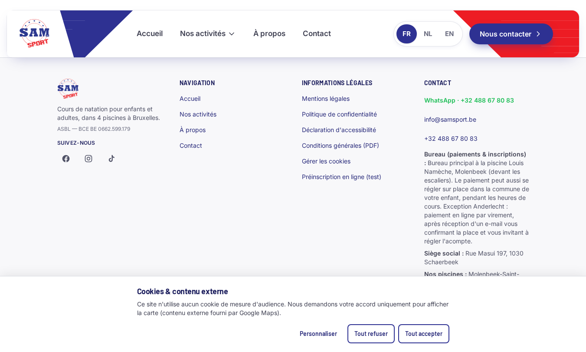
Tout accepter (423, 333)
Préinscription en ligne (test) (341, 176)
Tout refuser (371, 333)
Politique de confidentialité (339, 114)
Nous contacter (505, 34)
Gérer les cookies (326, 161)
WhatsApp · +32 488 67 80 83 (469, 100)
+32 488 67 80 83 (451, 138)
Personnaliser (318, 333)
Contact (317, 33)
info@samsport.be (450, 119)
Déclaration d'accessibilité (339, 129)
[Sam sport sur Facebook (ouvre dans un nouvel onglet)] (66, 158)
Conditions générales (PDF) (340, 145)
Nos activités (203, 33)
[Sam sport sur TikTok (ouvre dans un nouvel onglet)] (111, 158)
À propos (269, 33)
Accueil (150, 33)
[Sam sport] (40, 33)
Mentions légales (326, 98)
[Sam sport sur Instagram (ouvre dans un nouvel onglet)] (88, 158)
